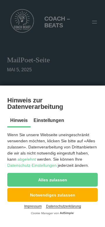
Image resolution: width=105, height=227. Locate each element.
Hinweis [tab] (19, 120)
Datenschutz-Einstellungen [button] (32, 165)
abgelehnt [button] (27, 159)
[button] (52, 180)
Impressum (33, 206)
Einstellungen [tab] (49, 120)
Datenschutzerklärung (63, 206)
